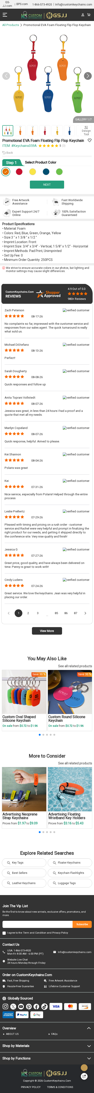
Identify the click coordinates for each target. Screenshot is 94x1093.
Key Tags (18, 862)
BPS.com (22, 4)
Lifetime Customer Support (64, 986)
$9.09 (34, 823)
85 (56, 613)
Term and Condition (34, 932)
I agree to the (14, 932)
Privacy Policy (60, 932)
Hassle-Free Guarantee (20, 986)
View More (47, 631)
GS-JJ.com (7, 4)
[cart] (88, 15)
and (49, 932)
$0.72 (23, 725)
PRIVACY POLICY (31, 1087)
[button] (88, 76)
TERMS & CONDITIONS (60, 1087)
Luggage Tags (67, 883)
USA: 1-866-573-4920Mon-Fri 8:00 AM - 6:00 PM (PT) (25, 952)
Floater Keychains (69, 862)
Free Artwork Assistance (63, 980)
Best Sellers (19, 873)
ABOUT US (12, 1034)
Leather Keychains (24, 883)
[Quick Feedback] (84, 1076)
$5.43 (80, 823)
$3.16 (68, 823)
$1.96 (34, 725)
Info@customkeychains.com (74, 952)
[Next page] (85, 613)
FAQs (54, 1034)
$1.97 (22, 823)
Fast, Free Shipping (18, 980)
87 (75, 613)
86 (66, 613)
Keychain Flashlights (71, 873)
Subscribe (82, 924)
